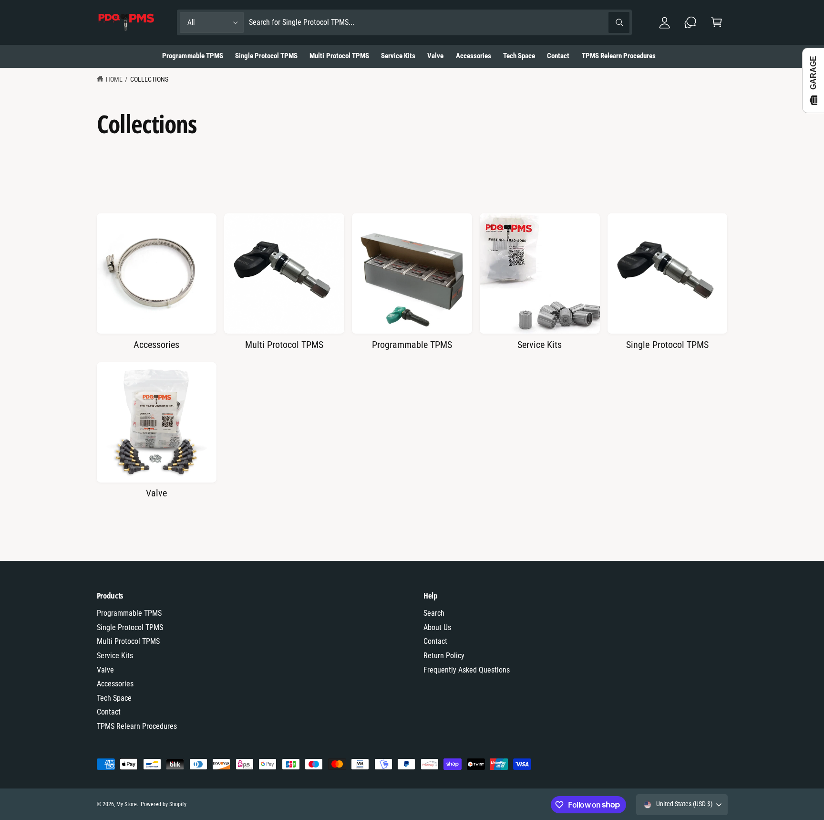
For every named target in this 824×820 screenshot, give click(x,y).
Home (114, 79)
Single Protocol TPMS (667, 344)
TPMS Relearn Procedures (137, 726)
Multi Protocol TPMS (284, 344)
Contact (109, 711)
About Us (437, 627)
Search (433, 613)
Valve (156, 493)
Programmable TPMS (412, 344)
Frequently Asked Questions (466, 669)
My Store (126, 804)
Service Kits (539, 344)
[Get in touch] (691, 23)
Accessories (156, 344)
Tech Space (114, 698)
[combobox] (439, 23)
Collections (149, 79)
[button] (716, 23)
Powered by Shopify (163, 804)
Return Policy (443, 655)
